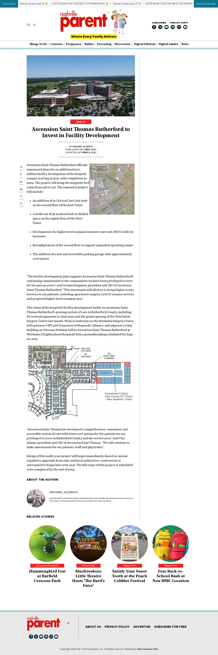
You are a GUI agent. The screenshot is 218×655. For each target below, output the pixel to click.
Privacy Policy (117, 626)
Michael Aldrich (63, 492)
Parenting (104, 44)
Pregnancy (73, 44)
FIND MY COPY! (179, 22)
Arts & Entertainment (47, 566)
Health (81, 122)
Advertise (142, 626)
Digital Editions (145, 44)
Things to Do (38, 44)
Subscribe (159, 22)
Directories (123, 44)
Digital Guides (168, 44)
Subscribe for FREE (170, 626)
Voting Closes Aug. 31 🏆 (21, 3)
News (185, 44)
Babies (89, 44)
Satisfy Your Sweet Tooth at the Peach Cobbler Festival (129, 576)
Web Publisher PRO (147, 649)
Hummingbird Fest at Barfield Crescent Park (47, 576)
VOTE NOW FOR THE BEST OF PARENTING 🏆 (67, 3)
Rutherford (88, 566)
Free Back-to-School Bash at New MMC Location (170, 576)
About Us (93, 626)
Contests (56, 44)
